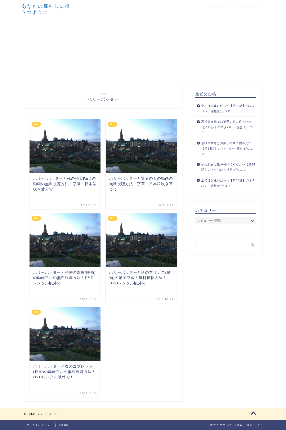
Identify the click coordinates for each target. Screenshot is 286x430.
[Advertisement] (143, 50)
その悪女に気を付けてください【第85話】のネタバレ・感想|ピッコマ (228, 167)
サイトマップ (219, 6)
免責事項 (64, 425)
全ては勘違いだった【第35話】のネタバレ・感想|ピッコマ (228, 183)
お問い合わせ (249, 6)
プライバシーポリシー (39, 425)
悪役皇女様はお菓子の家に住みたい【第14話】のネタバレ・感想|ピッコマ (227, 148)
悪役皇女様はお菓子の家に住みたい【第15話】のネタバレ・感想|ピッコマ (227, 127)
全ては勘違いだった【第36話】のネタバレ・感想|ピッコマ (228, 108)
